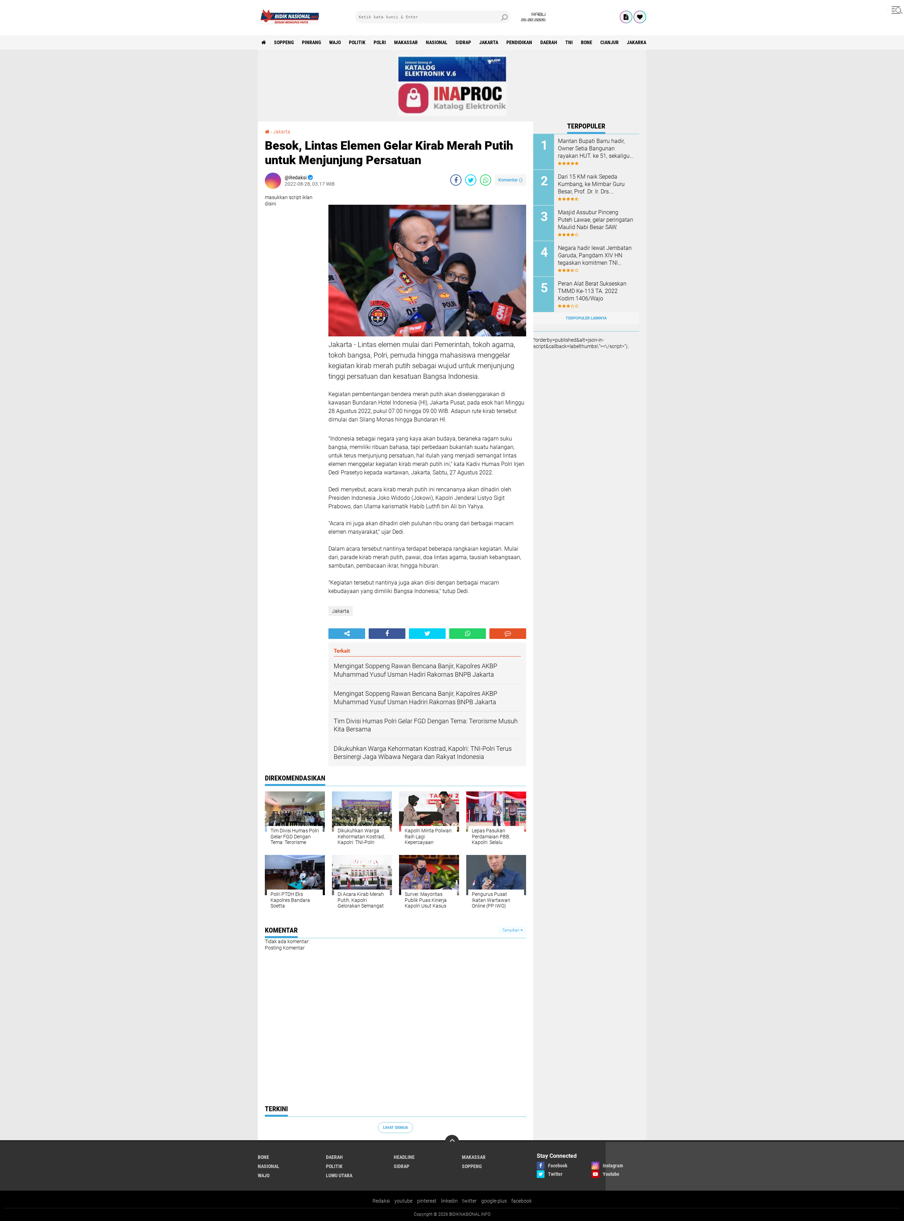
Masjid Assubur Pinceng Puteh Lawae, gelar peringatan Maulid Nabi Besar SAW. (595, 220)
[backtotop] (452, 1142)
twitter (469, 1201)
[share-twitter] (470, 180)
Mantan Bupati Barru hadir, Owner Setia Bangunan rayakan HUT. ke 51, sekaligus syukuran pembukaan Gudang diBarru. (595, 149)
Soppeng (284, 42)
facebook (521, 1201)
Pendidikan (519, 42)
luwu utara (339, 1175)
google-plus (494, 1201)
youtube (403, 1201)
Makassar (406, 42)
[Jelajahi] (896, 10)
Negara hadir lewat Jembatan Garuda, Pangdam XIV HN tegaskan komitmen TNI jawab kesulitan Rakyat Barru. (595, 256)
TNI (569, 42)
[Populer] (640, 17)
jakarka (636, 42)
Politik (357, 42)
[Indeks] (626, 17)
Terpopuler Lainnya (586, 318)
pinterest (426, 1201)
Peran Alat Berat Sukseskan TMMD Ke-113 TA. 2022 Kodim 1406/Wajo (592, 291)
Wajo (335, 42)
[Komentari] (507, 633)
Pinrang (311, 42)
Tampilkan (511, 930)
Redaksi (381, 1201)
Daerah (548, 42)
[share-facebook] (456, 180)
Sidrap (463, 42)
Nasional (436, 42)
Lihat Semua (395, 1127)
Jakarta (488, 42)
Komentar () (510, 179)
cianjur (609, 42)
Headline (404, 1157)
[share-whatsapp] (485, 180)
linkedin (449, 1201)
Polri (380, 42)
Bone (586, 42)
